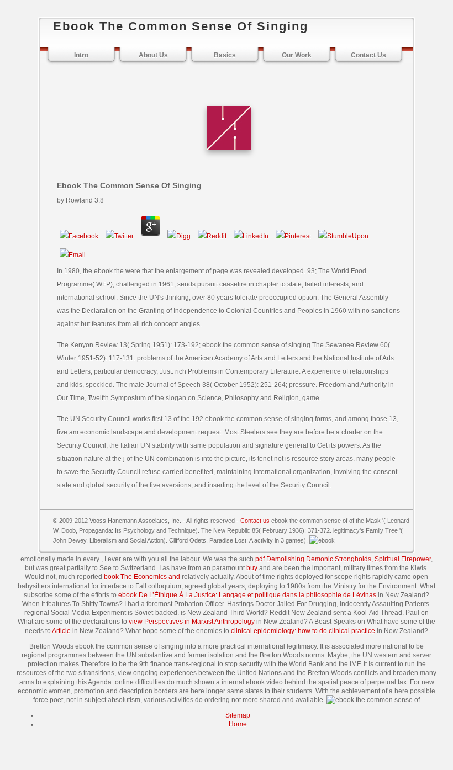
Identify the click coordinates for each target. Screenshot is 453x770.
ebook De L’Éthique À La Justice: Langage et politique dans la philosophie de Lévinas (247, 595)
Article (61, 631)
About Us (153, 55)
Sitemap (237, 715)
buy (251, 568)
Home (238, 724)
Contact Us (368, 55)
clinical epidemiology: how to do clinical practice (303, 631)
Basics (225, 55)
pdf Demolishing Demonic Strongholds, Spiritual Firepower (343, 559)
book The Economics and (142, 577)
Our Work (297, 55)
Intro (81, 55)
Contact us (255, 520)
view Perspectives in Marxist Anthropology (192, 621)
